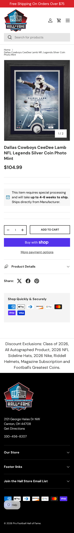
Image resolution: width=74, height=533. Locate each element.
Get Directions (14, 428)
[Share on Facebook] (28, 281)
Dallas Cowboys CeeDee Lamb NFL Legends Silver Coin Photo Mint (34, 53)
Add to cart (50, 229)
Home (7, 50)
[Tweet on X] (19, 281)
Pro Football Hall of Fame (27, 523)
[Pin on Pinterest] (36, 281)
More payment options (37, 252)
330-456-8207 (15, 436)
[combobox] (37, 37)
